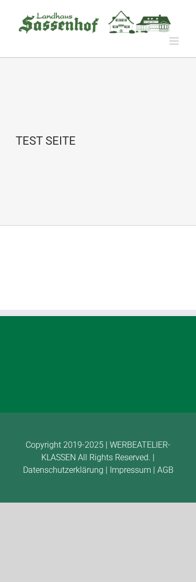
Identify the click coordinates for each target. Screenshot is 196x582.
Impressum (130, 470)
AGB (165, 470)
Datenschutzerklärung (63, 470)
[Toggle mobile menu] (174, 41)
